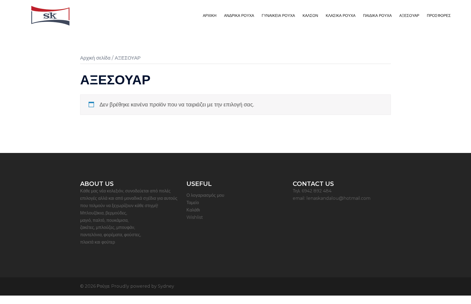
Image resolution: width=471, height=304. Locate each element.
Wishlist (194, 217)
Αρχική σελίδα (95, 58)
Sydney (166, 286)
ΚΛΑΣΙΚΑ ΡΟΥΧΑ (340, 15)
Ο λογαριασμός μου (205, 195)
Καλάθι (193, 210)
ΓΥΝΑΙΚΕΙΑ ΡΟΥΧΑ (278, 15)
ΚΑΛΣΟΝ (310, 15)
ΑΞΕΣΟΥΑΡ (409, 15)
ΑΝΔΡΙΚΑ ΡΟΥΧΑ (239, 15)
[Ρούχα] (50, 15)
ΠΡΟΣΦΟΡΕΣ (439, 15)
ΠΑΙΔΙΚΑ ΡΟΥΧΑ (377, 15)
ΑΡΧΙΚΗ (209, 15)
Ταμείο (192, 202)
